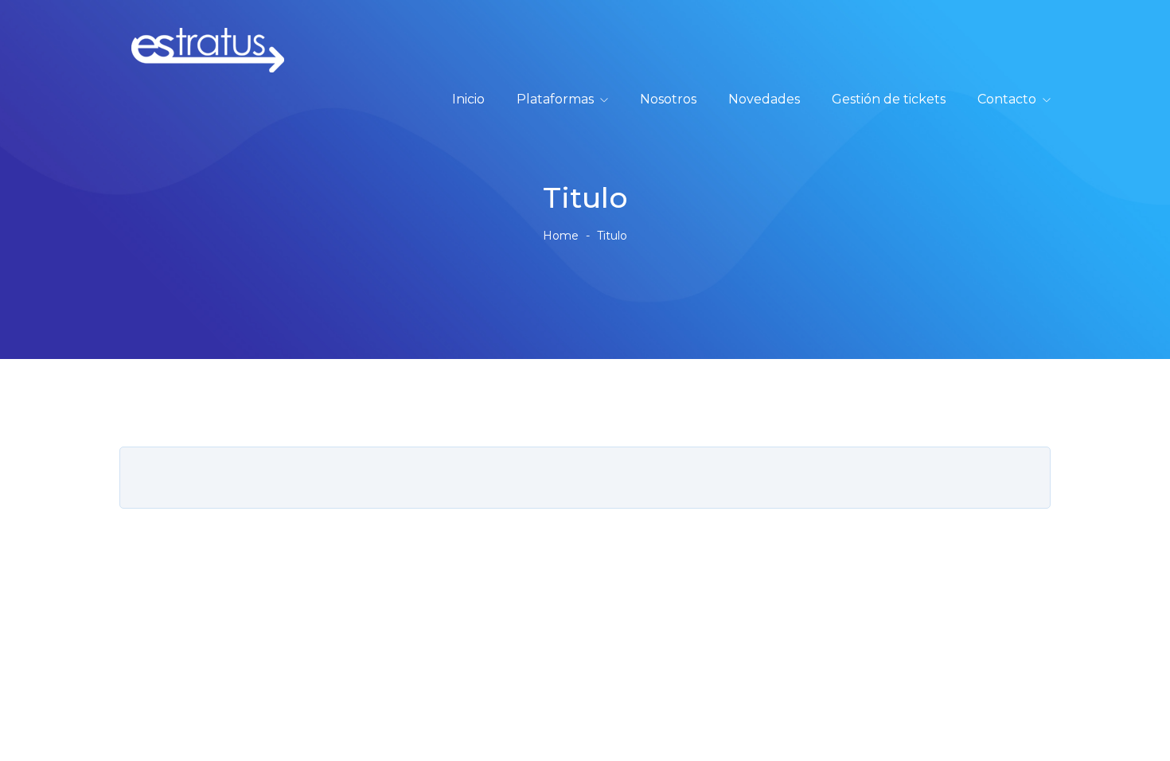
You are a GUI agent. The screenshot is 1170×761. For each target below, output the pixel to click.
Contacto (1006, 99)
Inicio (468, 99)
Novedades (764, 99)
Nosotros (668, 99)
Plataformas (555, 99)
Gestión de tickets (889, 99)
